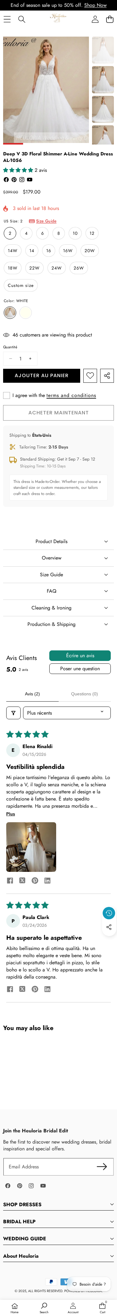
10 (75, 233)
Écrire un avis (80, 655)
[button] (110, 19)
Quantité (10, 347)
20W (90, 251)
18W (12, 268)
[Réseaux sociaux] (109, 927)
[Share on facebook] (10, 881)
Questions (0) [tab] (84, 693)
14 (31, 251)
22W (34, 268)
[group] (103, 50)
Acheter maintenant (58, 412)
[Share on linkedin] (47, 881)
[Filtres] (13, 713)
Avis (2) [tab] (32, 693)
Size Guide (46, 221)
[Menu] (7, 19)
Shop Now (95, 5)
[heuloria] (58, 19)
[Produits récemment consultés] (109, 913)
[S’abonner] (102, 1166)
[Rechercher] (22, 19)
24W (56, 268)
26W (79, 268)
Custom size (21, 285)
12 (92, 233)
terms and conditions (71, 395)
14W (12, 251)
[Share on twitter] (22, 881)
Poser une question (80, 668)
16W (68, 251)
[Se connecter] (95, 19)
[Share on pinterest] (35, 881)
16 (48, 251)
